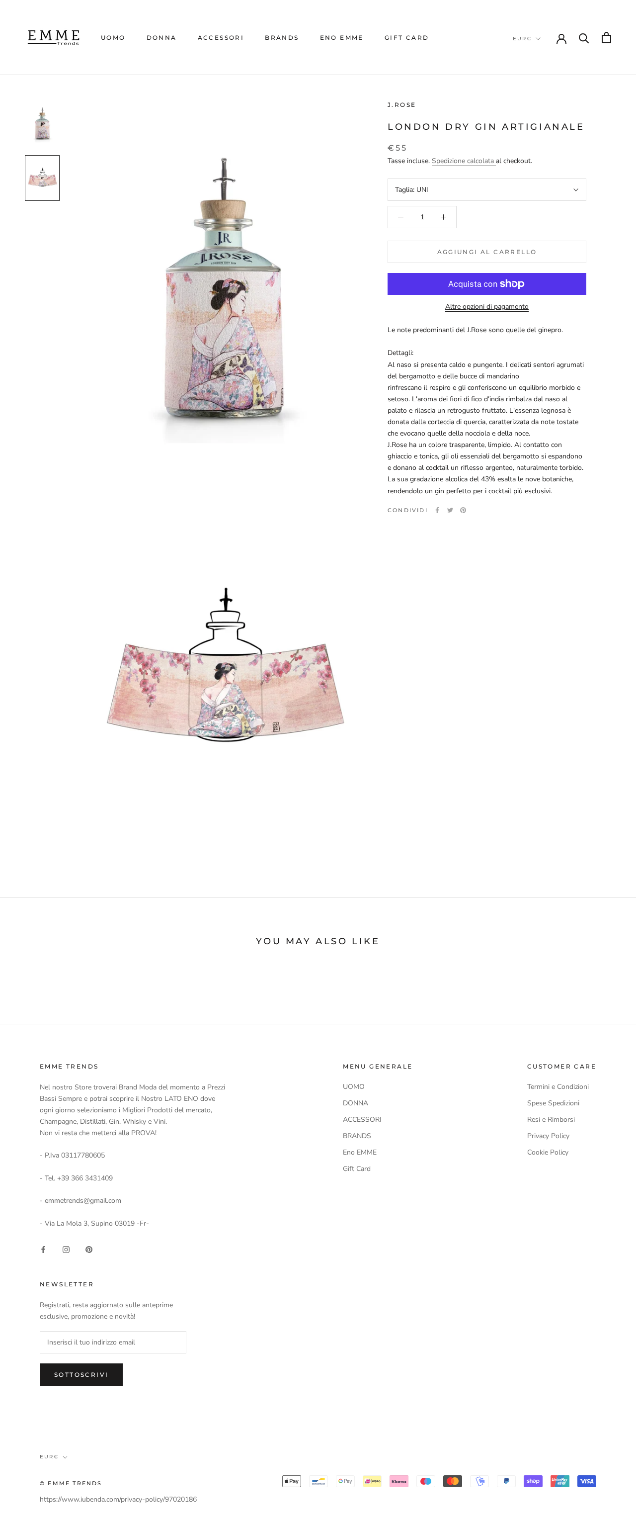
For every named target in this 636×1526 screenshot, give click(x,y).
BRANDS (282, 37)
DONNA (162, 37)
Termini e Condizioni (558, 1086)
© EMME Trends (71, 1483)
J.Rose (402, 104)
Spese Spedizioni (553, 1103)
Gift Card (407, 37)
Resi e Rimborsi (551, 1119)
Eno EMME (342, 37)
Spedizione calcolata (464, 161)
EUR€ (522, 38)
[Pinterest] (463, 510)
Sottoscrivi (81, 1374)
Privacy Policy (548, 1136)
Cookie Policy (547, 1152)
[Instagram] (66, 1249)
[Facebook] (437, 510)
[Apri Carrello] (606, 37)
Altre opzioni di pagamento (487, 306)
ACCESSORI (221, 37)
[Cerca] (584, 37)
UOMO (113, 37)
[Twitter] (450, 510)
